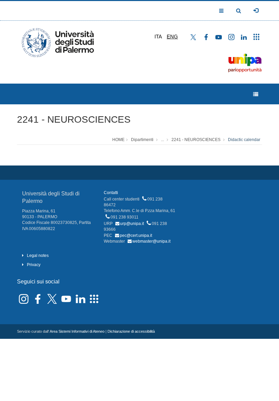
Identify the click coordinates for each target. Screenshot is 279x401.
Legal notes (38, 255)
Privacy (33, 264)
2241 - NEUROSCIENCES (74, 119)
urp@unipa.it (132, 223)
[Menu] (255, 94)
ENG (172, 36)
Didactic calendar (244, 139)
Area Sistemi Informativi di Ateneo (77, 331)
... (162, 139)
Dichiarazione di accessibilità (131, 331)
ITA (158, 36)
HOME (118, 139)
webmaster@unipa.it (151, 241)
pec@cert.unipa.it (136, 235)
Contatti (111, 192)
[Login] (256, 10)
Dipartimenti (142, 139)
